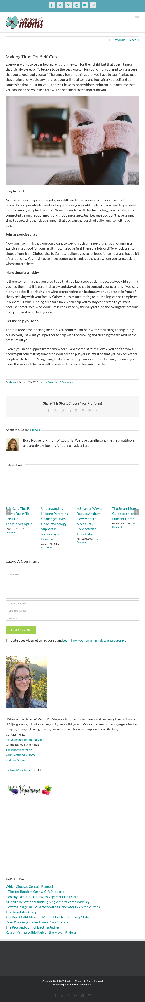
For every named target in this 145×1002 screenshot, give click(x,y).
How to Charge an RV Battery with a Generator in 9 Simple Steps (53, 907)
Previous (118, 40)
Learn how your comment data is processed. (94, 640)
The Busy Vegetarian (19, 749)
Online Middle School (21, 770)
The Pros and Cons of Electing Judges (33, 927)
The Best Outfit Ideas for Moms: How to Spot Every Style (47, 917)
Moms (44, 382)
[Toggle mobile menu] (137, 18)
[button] (8, 512)
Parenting (52, 382)
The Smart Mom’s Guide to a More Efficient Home (125, 513)
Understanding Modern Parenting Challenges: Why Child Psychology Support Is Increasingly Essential (54, 523)
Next (132, 40)
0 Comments (66, 382)
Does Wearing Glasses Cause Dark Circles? (37, 922)
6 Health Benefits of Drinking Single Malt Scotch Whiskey (47, 902)
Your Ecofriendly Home (21, 755)
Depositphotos (84, 984)
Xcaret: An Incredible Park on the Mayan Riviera (41, 932)
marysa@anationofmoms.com (25, 739)
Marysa (12, 382)
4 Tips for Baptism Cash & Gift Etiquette (35, 891)
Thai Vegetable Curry (21, 912)
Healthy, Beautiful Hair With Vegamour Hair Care (42, 897)
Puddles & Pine (15, 760)
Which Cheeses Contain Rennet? (29, 886)
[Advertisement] (72, 842)
